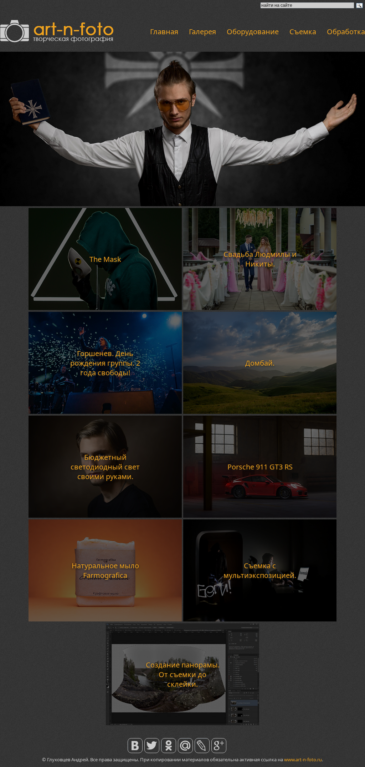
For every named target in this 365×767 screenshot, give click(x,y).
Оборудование (253, 31)
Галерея (202, 31)
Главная (164, 31)
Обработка (346, 31)
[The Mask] (105, 308)
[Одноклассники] (168, 741)
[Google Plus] (219, 741)
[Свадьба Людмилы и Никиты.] (259, 308)
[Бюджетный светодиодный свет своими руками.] (105, 515)
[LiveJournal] (202, 741)
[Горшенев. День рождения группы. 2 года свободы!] (105, 412)
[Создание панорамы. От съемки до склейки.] (182, 723)
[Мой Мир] (185, 741)
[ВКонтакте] (135, 741)
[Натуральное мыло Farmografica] (105, 619)
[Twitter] (152, 741)
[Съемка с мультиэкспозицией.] (259, 619)
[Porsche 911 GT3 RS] (259, 515)
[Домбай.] (259, 412)
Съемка (302, 31)
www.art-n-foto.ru (303, 759)
